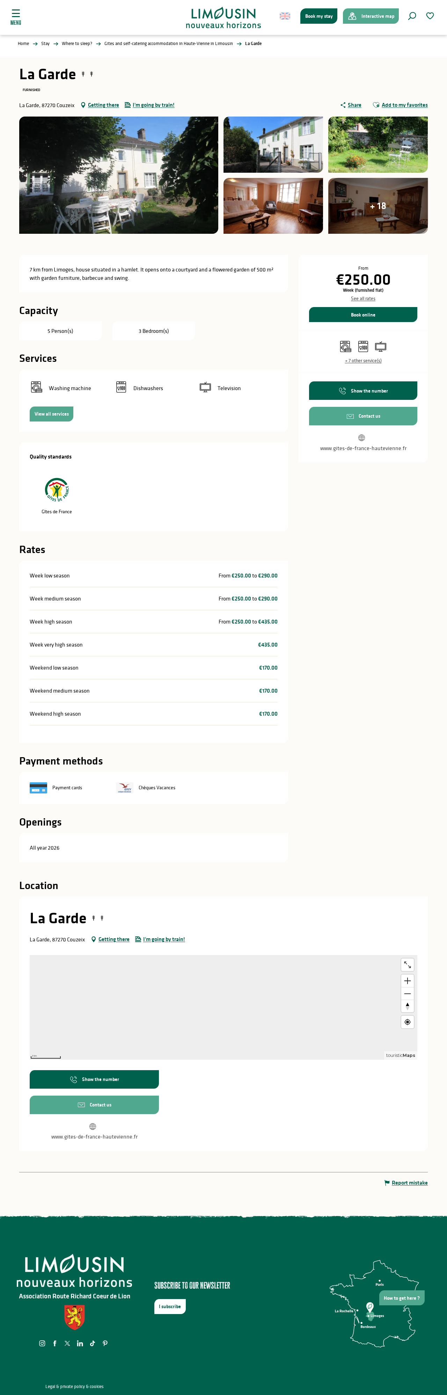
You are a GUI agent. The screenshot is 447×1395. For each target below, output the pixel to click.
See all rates (363, 298)
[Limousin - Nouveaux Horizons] (223, 17)
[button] (412, 16)
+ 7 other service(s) (363, 360)
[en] (285, 16)
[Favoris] (431, 16)
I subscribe (170, 1306)
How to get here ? (402, 1298)
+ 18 (378, 205)
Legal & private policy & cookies (74, 1386)
